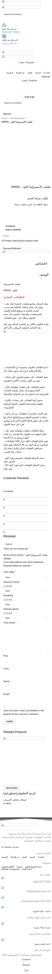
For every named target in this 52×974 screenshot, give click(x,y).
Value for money (11, 582)
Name (7, 681)
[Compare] (6, 781)
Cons (6, 669)
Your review (10, 623)
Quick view (14, 781)
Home (4, 118)
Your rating (9, 572)
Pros (5, 656)
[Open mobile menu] (26, 48)
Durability (8, 595)
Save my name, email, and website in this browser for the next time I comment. (23, 712)
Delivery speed (10, 609)
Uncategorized (17, 118)
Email (7, 694)
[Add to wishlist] (21, 781)
